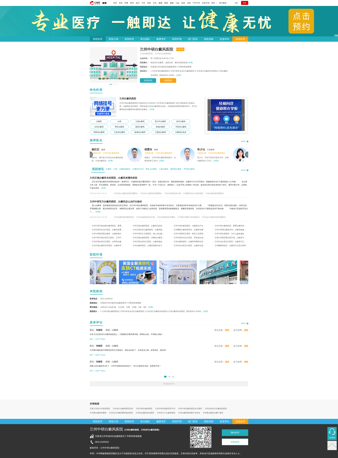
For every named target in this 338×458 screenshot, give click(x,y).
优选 (183, 3)
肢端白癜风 (160, 127)
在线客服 (332, 438)
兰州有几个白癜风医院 (166, 413)
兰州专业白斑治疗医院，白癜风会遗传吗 (190, 245)
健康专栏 (161, 39)
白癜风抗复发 (180, 132)
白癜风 (99, 121)
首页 (115, 3)
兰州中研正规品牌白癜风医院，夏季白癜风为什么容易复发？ (117, 226)
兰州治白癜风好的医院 (145, 413)
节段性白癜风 (180, 127)
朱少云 (164, 149)
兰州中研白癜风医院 (144, 408)
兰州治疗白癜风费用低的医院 (121, 413)
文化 (155, 3)
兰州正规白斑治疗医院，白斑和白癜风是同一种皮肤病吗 (115, 241)
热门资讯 (193, 39)
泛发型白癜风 (119, 132)
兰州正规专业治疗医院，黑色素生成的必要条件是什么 (196, 238)
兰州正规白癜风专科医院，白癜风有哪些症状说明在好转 (115, 245)
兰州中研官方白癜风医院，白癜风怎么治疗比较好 (116, 201)
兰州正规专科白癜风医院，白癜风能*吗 (149, 230)
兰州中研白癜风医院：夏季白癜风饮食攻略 (232, 226)
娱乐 (138, 3)
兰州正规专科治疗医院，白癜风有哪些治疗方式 (111, 230)
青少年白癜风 (160, 121)
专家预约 (168, 80)
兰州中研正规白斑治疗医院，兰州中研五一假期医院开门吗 (116, 238)
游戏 (149, 3)
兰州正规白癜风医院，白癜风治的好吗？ (149, 226)
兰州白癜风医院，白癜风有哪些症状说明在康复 (193, 241)
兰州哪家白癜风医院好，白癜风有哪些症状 (191, 230)
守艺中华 (196, 3)
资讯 (121, 3)
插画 (166, 3)
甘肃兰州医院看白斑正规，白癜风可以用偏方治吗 (235, 238)
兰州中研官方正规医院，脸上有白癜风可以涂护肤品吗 (155, 234)
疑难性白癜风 (139, 132)
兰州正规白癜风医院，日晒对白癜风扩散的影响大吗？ (155, 238)
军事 (126, 3)
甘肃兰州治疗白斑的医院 (100, 408)
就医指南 (208, 39)
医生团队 (145, 39)
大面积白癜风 (160, 132)
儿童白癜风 (140, 121)
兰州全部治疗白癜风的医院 (216, 408)
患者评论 (224, 39)
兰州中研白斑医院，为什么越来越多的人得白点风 (235, 234)
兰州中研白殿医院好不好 (165, 408)
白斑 (119, 121)
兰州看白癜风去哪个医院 (213, 413)
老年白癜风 (181, 121)
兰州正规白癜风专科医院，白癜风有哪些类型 (113, 177)
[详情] (190, 62)
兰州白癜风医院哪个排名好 (189, 413)
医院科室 (129, 39)
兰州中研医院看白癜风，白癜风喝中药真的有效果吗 (113, 234)
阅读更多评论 (169, 384)
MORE (243, 141)
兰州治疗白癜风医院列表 (123, 408)
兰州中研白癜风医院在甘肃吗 (190, 408)
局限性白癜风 (99, 132)
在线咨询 (240, 39)
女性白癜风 (99, 127)
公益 (177, 3)
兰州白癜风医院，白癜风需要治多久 (147, 245)
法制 (189, 3)
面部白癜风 (140, 127)
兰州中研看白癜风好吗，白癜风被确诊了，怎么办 (235, 230)
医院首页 (97, 39)
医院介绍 (113, 39)
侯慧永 (111, 149)
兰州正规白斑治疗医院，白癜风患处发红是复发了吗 (154, 241)
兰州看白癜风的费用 (98, 413)
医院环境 (177, 39)
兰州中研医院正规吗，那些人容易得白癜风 (191, 234)
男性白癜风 (119, 127)
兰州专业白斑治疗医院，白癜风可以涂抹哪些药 (234, 241)
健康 (104, 3)
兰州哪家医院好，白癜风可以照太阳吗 (230, 245)
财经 (132, 3)
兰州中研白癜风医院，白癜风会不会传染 (190, 226)
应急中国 (205, 3)
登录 (244, 3)
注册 (236, 3)
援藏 (160, 3)
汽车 (143, 3)
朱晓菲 (216, 149)
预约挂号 (235, 432)
